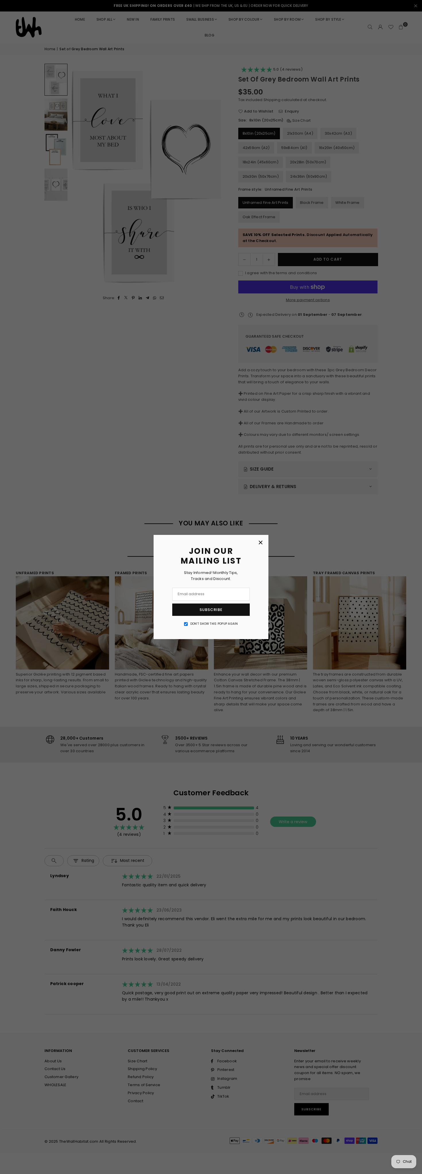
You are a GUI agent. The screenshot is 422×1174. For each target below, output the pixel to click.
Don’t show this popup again (214, 624)
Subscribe (211, 609)
